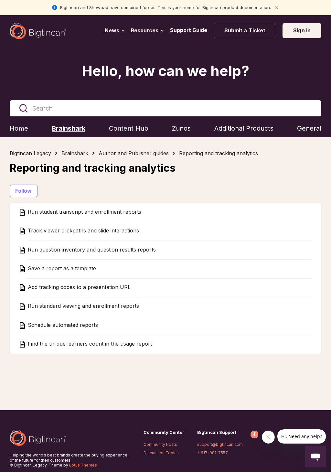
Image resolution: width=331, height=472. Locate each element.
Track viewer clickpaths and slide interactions (82, 231)
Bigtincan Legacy (30, 153)
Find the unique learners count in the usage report (89, 343)
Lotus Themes (83, 465)
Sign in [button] (302, 30)
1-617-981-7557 (212, 452)
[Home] (38, 31)
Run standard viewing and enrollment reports (82, 306)
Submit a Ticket (245, 30)
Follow (23, 191)
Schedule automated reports (62, 325)
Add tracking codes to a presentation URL (78, 287)
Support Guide (189, 30)
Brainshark (74, 153)
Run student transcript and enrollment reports (83, 212)
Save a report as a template (61, 268)
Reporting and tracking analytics (218, 153)
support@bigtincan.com (220, 444)
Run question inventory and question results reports (91, 249)
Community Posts (160, 444)
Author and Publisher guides (134, 153)
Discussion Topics (161, 452)
